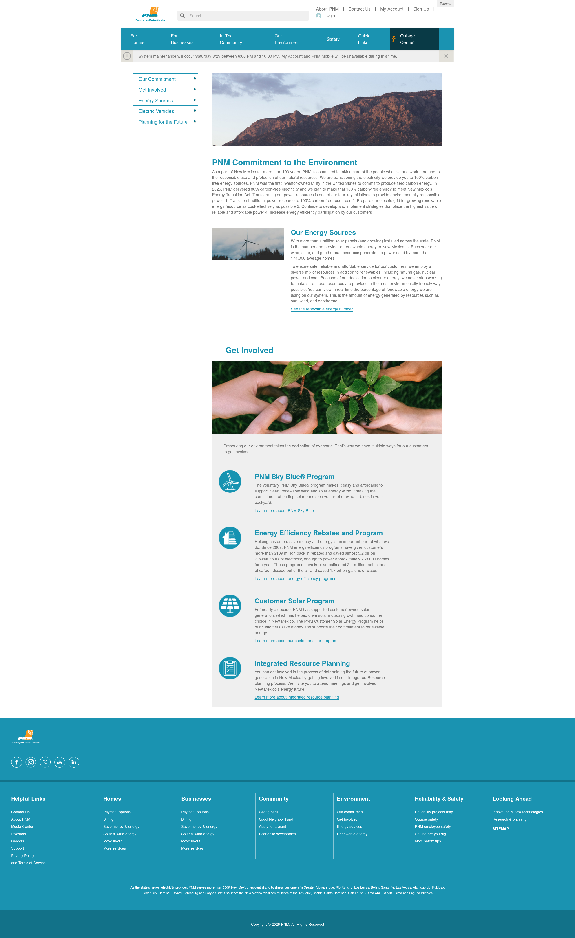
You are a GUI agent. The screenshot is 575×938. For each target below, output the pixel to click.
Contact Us (20, 811)
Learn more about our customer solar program (296, 640)
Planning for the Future (163, 121)
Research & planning (510, 819)
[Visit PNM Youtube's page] (60, 761)
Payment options (117, 811)
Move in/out (112, 841)
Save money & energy (121, 826)
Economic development (278, 833)
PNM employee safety (433, 826)
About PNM (20, 819)
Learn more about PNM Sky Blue (284, 510)
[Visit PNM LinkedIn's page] (75, 761)
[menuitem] (141, 39)
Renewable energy (352, 833)
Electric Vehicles (156, 111)
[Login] (319, 15)
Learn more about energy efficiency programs (295, 578)
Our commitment (350, 811)
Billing (108, 819)
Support (17, 848)
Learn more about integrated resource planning (297, 697)
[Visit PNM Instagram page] (31, 761)
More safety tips (428, 841)
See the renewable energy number (322, 309)
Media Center (22, 826)
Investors (18, 833)
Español (445, 3)
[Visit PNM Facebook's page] (17, 761)
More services (114, 848)
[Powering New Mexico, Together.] (150, 13)
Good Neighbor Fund (276, 819)
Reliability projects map (434, 811)
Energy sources (349, 826)
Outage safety (426, 819)
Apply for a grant (272, 826)
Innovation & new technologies (518, 811)
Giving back (268, 811)
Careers (17, 841)
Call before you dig (430, 833)
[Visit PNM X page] (46, 761)
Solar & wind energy (119, 833)
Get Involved (152, 89)
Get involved (347, 819)
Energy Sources (156, 100)
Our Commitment (157, 78)
